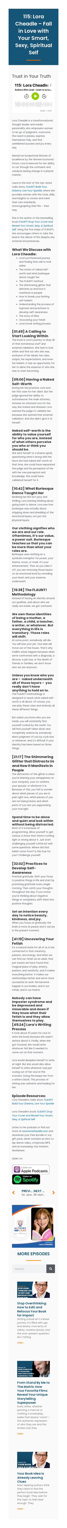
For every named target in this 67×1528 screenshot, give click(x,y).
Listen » (20, 1343)
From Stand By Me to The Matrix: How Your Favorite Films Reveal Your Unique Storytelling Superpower (33, 1392)
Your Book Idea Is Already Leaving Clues (30, 1477)
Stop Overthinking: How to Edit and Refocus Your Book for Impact (32, 1309)
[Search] (50, 1268)
